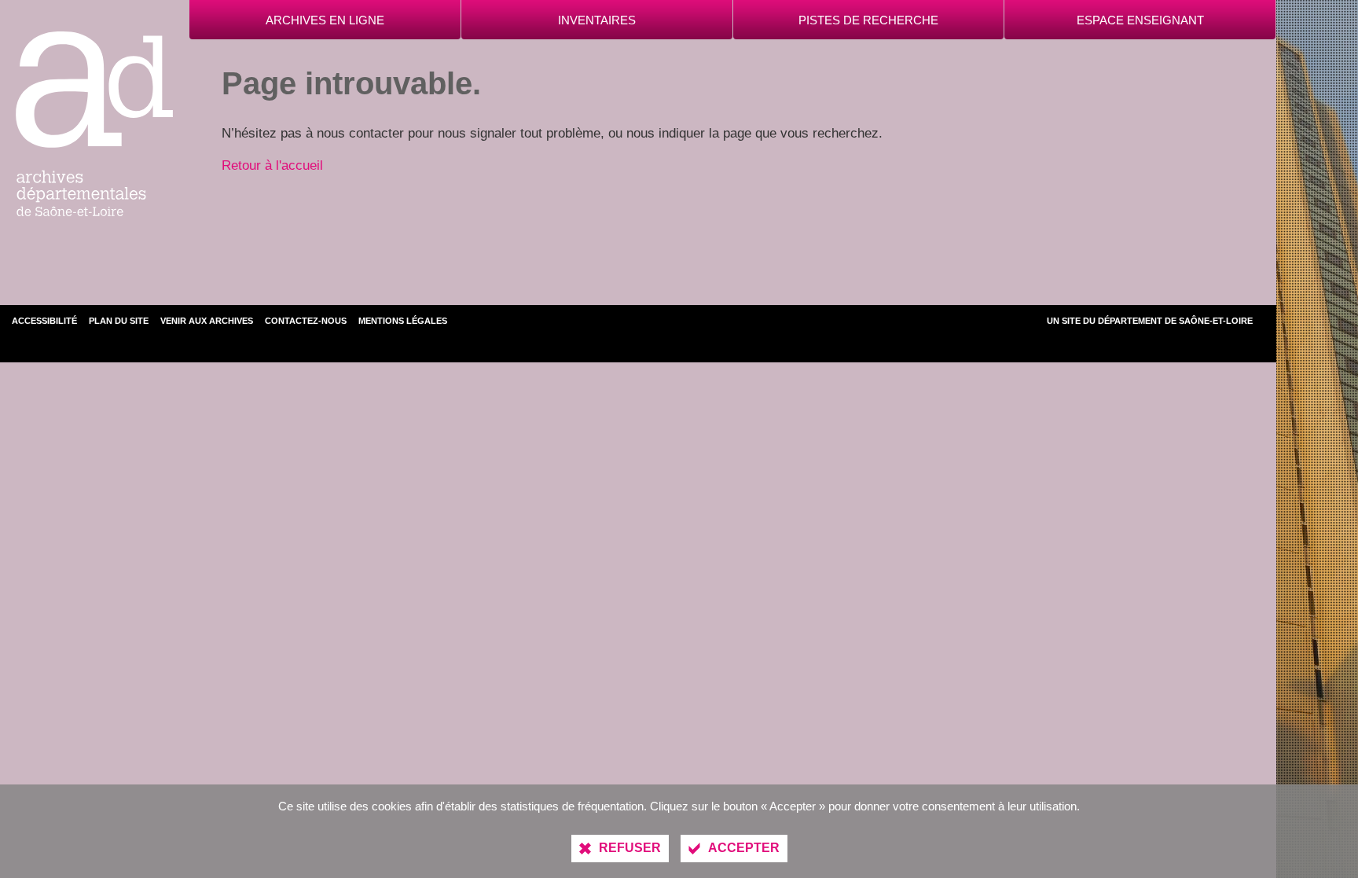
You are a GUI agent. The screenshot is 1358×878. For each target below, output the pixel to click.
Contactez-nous (306, 320)
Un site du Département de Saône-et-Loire (1150, 320)
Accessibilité (44, 320)
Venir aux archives (206, 320)
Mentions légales (402, 320)
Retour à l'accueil (272, 165)
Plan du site (119, 320)
